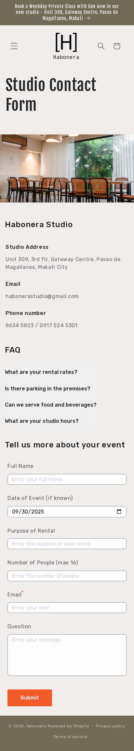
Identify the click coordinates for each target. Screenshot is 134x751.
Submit (29, 698)
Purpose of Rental (31, 531)
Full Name (20, 466)
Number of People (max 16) (42, 563)
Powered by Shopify (68, 726)
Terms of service (70, 736)
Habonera (36, 726)
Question (19, 626)
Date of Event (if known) (40, 498)
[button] (14, 46)
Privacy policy (111, 726)
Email (15, 594)
